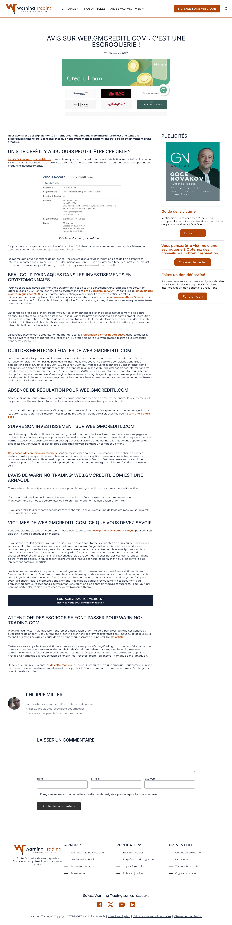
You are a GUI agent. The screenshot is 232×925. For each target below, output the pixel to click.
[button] (85, 852)
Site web (149, 778)
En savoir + (192, 233)
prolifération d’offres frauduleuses (103, 334)
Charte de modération (188, 916)
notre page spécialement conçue (113, 530)
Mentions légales (119, 916)
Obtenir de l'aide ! (193, 262)
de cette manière (61, 665)
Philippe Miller (44, 694)
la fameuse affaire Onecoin (127, 297)
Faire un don (193, 296)
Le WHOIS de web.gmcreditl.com (29, 159)
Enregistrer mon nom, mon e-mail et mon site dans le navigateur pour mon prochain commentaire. (99, 794)
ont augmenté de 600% (99, 290)
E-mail (96, 778)
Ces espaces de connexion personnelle (33, 453)
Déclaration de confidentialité (152, 916)
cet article (117, 636)
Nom (41, 778)
